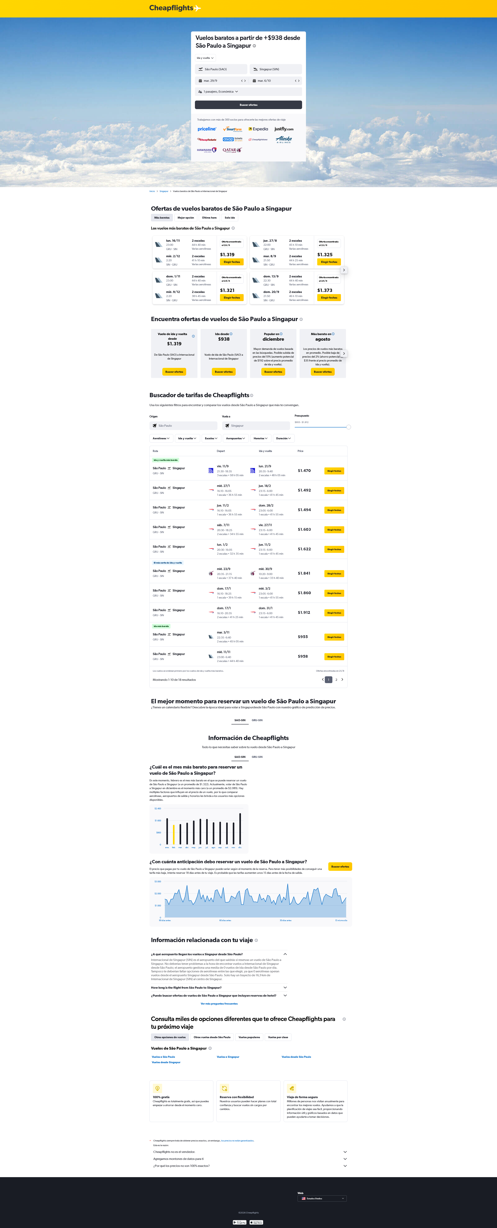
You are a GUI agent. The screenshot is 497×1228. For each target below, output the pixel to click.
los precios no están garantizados (237, 1140)
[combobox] (205, 58)
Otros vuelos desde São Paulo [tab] (212, 1037)
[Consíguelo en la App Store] (256, 1223)
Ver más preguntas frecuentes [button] (219, 1003)
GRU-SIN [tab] (257, 720)
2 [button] (336, 680)
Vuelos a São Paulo (163, 1056)
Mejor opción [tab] (186, 217)
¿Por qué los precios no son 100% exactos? (181, 1166)
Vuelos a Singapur (228, 1056)
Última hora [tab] (209, 217)
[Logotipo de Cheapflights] (171, 8)
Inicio (152, 191)
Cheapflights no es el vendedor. (174, 1152)
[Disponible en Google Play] (240, 1223)
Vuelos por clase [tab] (278, 1037)
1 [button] (328, 680)
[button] (254, 46)
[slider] (348, 427)
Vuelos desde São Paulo (296, 1056)
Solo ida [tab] (230, 217)
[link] (174, 372)
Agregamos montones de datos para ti (178, 1159)
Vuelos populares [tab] (249, 1037)
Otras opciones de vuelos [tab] (170, 1037)
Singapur (164, 191)
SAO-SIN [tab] (240, 720)
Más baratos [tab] (161, 217)
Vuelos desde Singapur (166, 1062)
